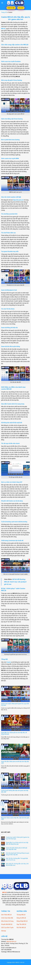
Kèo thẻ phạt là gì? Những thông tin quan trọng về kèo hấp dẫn (17, 853)
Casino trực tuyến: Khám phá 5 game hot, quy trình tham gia (15, 704)
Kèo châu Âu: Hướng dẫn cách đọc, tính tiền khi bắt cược (17, 864)
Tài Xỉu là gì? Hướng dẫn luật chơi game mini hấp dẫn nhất (14, 791)
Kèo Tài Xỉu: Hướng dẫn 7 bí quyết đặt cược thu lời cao (17, 859)
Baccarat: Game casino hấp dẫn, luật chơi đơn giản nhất (15, 818)
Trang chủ (4, 12)
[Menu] (2, 3)
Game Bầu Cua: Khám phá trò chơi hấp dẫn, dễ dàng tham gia (14, 733)
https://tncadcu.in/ (11, 941)
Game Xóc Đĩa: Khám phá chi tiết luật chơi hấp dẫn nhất (15, 762)
